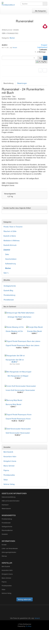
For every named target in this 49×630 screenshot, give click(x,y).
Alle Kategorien (39, 11)
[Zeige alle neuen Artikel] (44, 307)
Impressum (5, 505)
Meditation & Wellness (11, 240)
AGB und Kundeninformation (10, 501)
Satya (6, 479)
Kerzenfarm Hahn (10, 456)
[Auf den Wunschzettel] (40, 70)
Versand (15, 47)
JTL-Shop (28, 626)
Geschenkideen (11, 259)
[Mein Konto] (24, 11)
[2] (41, 61)
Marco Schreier (9, 466)
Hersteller (5, 534)
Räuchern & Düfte (10, 231)
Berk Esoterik (8, 452)
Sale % (6, 273)
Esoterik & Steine (10, 236)
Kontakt (4, 545)
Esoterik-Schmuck (10, 245)
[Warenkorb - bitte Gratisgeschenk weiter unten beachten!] (19, 11)
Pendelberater (9, 299)
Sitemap (4, 556)
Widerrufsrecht (6, 508)
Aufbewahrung (10, 263)
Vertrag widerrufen (24, 599)
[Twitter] (29, 611)
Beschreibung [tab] (8, 83)
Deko (7, 254)
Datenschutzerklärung (8, 497)
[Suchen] (45, 4)
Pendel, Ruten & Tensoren (13, 226)
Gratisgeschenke (10, 286)
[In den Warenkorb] (45, 58)
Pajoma (6, 470)
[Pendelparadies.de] (8, 4)
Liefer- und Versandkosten (10, 548)
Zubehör (7, 250)
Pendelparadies (9, 475)
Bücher (12, 38)
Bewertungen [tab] (22, 83)
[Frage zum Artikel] (45, 70)
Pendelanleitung (9, 295)
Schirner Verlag (9, 484)
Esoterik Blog (8, 290)
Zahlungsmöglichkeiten (9, 552)
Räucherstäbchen (7, 530)
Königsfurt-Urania (10, 461)
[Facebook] (26, 611)
